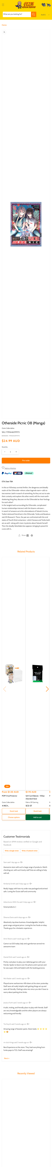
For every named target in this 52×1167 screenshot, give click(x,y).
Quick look (14, 811)
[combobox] (19, 14)
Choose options (14, 817)
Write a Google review (12, 851)
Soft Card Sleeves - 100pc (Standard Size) (35, 797)
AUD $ (43, 15)
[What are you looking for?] (33, 14)
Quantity (5, 447)
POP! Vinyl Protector (9, 796)
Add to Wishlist (10, 468)
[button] (3, 5)
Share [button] (24, 535)
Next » (6, 1058)
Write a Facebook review (29, 851)
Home (4, 25)
